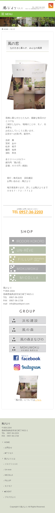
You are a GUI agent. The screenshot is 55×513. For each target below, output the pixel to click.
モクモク (8, 486)
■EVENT (7, 492)
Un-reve (8, 470)
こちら (38, 400)
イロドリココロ (11, 464)
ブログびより (10, 497)
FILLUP (8, 480)
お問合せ (8, 448)
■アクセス (9, 453)
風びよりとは (9, 459)
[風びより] (27, 6)
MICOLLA (9, 475)
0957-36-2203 (31, 212)
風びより (24, 507)
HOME (7, 442)
